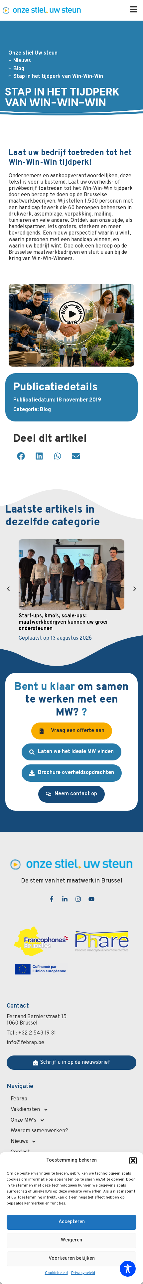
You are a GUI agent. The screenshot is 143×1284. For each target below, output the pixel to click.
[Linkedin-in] (65, 899)
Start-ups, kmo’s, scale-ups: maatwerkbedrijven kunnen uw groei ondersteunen (63, 622)
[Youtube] (91, 899)
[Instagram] (78, 899)
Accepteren (72, 1222)
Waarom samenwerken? (39, 1131)
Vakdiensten (25, 1109)
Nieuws (19, 1141)
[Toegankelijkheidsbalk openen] (127, 1268)
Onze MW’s (23, 1120)
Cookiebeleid (56, 1273)
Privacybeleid (83, 1273)
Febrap (19, 1099)
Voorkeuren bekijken (72, 1258)
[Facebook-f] (52, 899)
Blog (45, 409)
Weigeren (71, 1240)
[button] (133, 1160)
